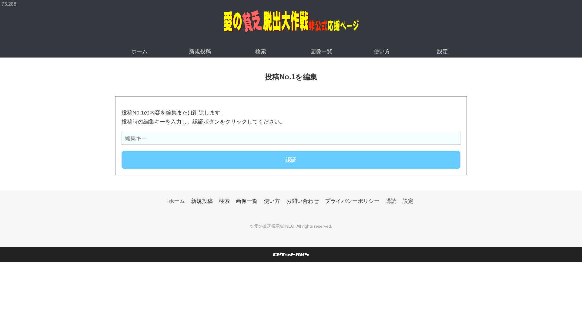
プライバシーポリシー (352, 201)
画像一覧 (321, 51)
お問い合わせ (302, 201)
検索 (260, 51)
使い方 (382, 51)
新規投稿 (200, 51)
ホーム (139, 51)
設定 (442, 51)
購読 (391, 201)
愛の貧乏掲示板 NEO (274, 226)
